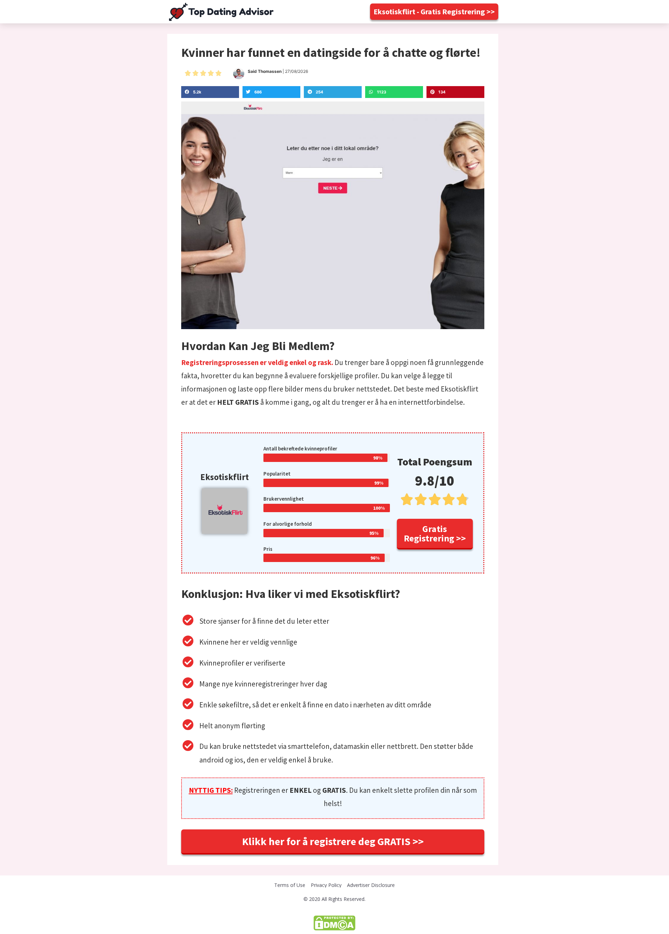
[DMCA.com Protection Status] (334, 922)
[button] (434, 11)
